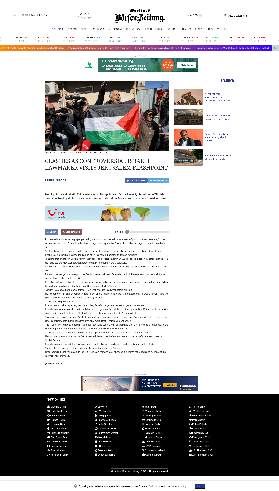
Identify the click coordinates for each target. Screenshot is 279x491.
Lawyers (102, 406)
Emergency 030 (200, 433)
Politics (57, 29)
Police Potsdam (200, 424)
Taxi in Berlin (198, 406)
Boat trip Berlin (105, 450)
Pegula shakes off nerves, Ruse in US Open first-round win (60, 48)
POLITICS (49, 180)
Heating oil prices (106, 419)
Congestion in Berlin (155, 450)
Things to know (204, 29)
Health (148, 29)
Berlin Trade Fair (58, 411)
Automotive (115, 29)
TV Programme (153, 446)
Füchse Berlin (57, 419)
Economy (72, 29)
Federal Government (108, 433)
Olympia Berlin (58, 406)
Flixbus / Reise (152, 428)
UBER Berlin (103, 446)
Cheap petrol (104, 415)
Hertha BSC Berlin (59, 433)
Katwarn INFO (57, 415)
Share (137, 180)
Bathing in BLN (153, 415)
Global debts (104, 437)
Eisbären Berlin (58, 424)
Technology (133, 29)
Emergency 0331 (201, 437)
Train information (59, 446)
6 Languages (84, 17)
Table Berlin (150, 406)
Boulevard (99, 29)
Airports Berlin (153, 441)
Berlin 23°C (192, 15)
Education (185, 29)
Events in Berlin (152, 433)
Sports (85, 29)
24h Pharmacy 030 (202, 450)
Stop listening (72, 232)
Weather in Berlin (201, 411)
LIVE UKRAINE (105, 441)
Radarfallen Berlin (107, 428)
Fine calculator (58, 450)
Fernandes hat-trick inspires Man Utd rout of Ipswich (124, 48)
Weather (222, 29)
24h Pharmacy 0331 (202, 454)
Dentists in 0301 (200, 441)
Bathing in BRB (153, 419)
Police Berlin (198, 419)
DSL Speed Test (59, 437)
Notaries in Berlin (59, 454)
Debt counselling (106, 454)
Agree (200, 486)
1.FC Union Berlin (59, 428)
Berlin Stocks (104, 424)
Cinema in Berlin (58, 441)
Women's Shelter (153, 411)
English (84, 13)
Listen (52, 232)
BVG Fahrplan (104, 411)
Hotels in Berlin (152, 424)
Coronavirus (198, 428)
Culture (171, 29)
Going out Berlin (153, 454)
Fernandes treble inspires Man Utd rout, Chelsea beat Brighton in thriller (194, 48)
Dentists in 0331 (200, 446)
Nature (159, 29)
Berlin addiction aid (202, 415)
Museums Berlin (153, 437)
